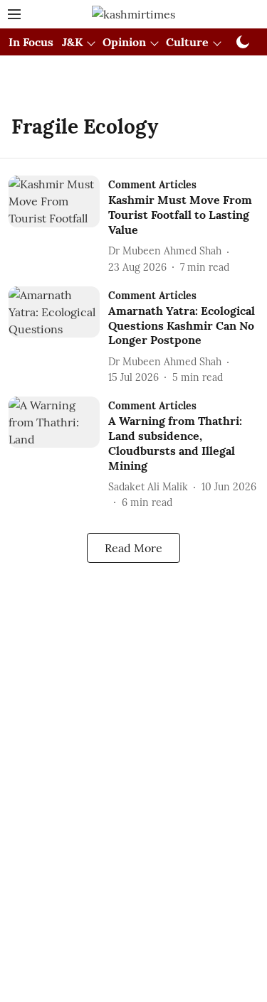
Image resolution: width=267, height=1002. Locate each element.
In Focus (31, 42)
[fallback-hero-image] (58, 225)
